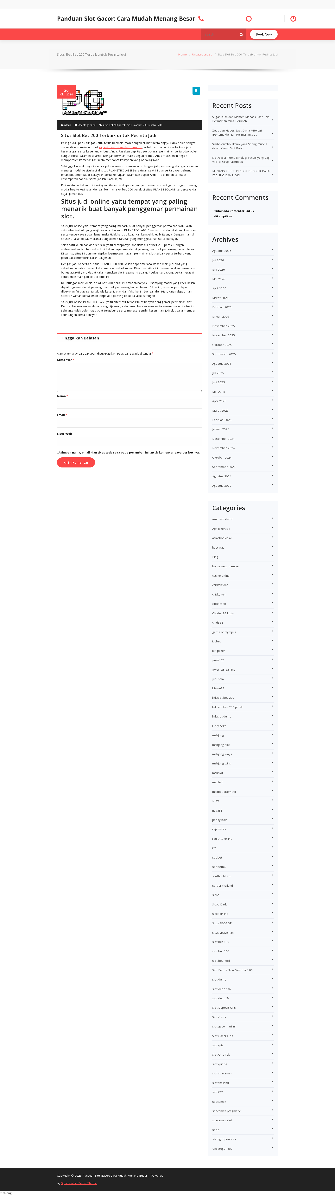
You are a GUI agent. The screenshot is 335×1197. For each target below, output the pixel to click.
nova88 (217, 810)
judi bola (218, 679)
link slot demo (221, 716)
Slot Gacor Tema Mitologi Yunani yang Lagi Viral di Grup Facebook (241, 160)
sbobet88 (219, 867)
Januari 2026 (220, 316)
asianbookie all (222, 538)
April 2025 (219, 401)
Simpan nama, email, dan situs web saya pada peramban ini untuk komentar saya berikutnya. (130, 452)
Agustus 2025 (221, 363)
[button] (241, 34)
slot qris (218, 1045)
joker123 (218, 660)
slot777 (217, 1092)
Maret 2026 (220, 298)
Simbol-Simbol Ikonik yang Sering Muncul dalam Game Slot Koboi (239, 146)
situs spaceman (223, 932)
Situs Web (64, 433)
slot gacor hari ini (224, 1026)
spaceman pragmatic (226, 1111)
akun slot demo (222, 519)
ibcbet (216, 641)
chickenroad (220, 585)
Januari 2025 (220, 429)
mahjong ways (222, 754)
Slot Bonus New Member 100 (232, 970)
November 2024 (223, 448)
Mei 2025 (218, 392)
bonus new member (226, 566)
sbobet (217, 857)
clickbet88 (219, 604)
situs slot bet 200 (137, 125)
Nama (62, 396)
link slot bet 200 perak (227, 707)
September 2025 (224, 354)
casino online (221, 575)
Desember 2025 (223, 326)
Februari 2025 (222, 420)
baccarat (218, 547)
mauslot (217, 773)
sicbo (215, 895)
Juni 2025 (218, 382)
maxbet (217, 782)
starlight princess (224, 1139)
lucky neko (219, 726)
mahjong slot (221, 745)
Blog (215, 557)
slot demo (219, 979)
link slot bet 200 (223, 697)
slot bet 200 (155, 125)
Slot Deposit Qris (224, 1007)
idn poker (218, 651)
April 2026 (219, 288)
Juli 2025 (218, 373)
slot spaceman (222, 1073)
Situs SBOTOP (222, 923)
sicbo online (220, 914)
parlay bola (219, 820)
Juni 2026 (218, 269)
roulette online (222, 838)
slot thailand (220, 1083)
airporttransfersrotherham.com (120, 147)
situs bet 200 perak (114, 125)
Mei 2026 (218, 279)
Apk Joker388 (221, 529)
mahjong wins (221, 763)
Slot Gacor (219, 1017)
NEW (215, 801)
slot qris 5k (219, 1064)
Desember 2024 (223, 439)
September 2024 (224, 467)
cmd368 (217, 622)
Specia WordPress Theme (79, 1183)
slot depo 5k (220, 998)
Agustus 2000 (221, 485)
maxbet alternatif (224, 792)
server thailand (222, 885)
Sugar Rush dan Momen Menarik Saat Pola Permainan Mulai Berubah (241, 119)
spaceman (219, 1102)
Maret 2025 (220, 410)
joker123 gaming (223, 669)
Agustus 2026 (221, 251)
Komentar (65, 360)
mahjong (218, 735)
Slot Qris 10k (221, 1054)
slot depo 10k (221, 989)
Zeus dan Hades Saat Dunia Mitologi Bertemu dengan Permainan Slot (237, 132)
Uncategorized (202, 54)
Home (182, 54)
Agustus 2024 (221, 476)
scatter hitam (221, 876)
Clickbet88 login (223, 613)
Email (62, 415)
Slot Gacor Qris (222, 1036)
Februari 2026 (222, 307)
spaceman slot (222, 1120)
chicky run (218, 594)
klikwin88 (218, 688)
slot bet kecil (221, 960)
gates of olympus (224, 632)
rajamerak (219, 829)
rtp (214, 848)
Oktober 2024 (222, 457)
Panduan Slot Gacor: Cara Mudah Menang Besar (126, 18)
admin (67, 125)
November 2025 (223, 335)
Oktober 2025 (222, 345)
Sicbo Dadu (219, 904)
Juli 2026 (218, 260)
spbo (215, 1130)
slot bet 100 (220, 942)
